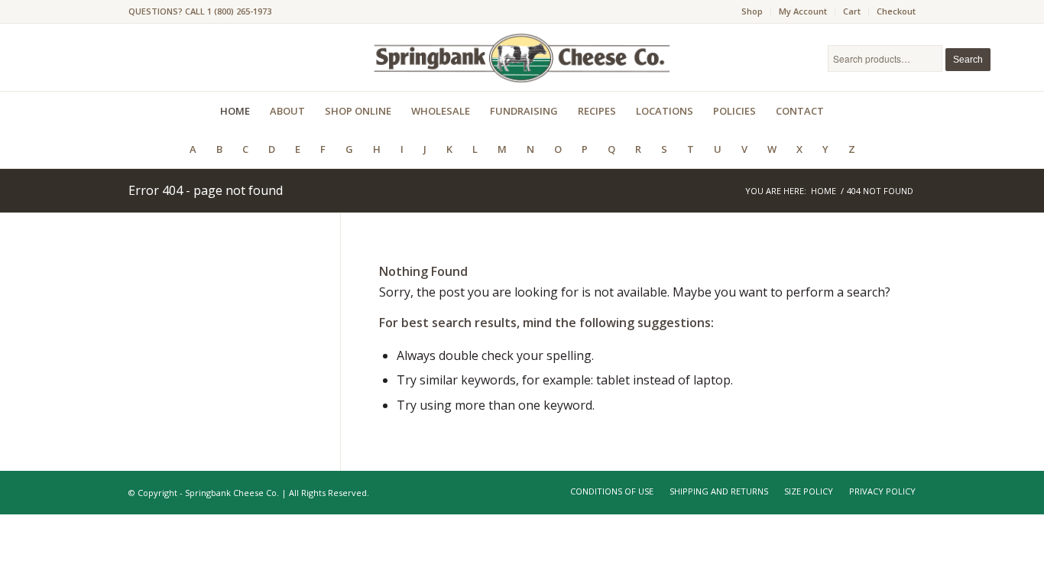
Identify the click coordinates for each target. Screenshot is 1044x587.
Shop (752, 11)
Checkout (896, 11)
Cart (852, 11)
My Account (803, 11)
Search (968, 59)
